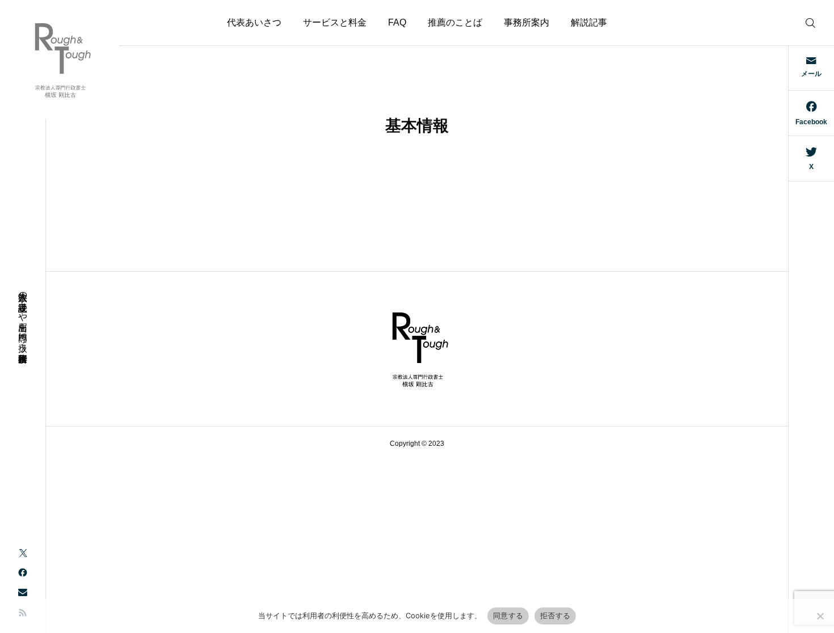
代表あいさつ (254, 22)
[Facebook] (22, 572)
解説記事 (589, 22)
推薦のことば (455, 22)
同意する (508, 615)
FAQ (397, 22)
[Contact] (22, 592)
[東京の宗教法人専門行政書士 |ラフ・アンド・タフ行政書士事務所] (59, 59)
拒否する (555, 615)
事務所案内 (526, 22)
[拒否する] (819, 616)
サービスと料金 (335, 22)
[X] (22, 552)
